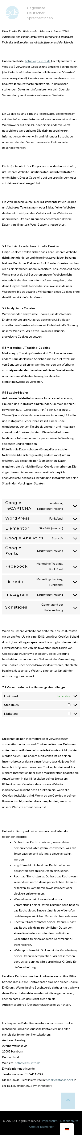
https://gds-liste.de (37, 61)
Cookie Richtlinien (41, 1126)
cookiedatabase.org (60, 1080)
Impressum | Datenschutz (60, 1120)
